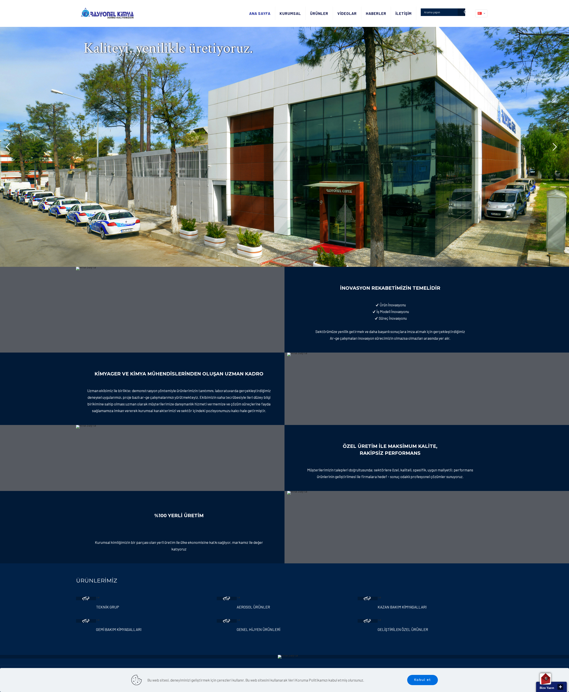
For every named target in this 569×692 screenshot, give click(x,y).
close (560, 687)
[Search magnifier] (461, 12)
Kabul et (422, 680)
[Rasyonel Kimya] (107, 13)
